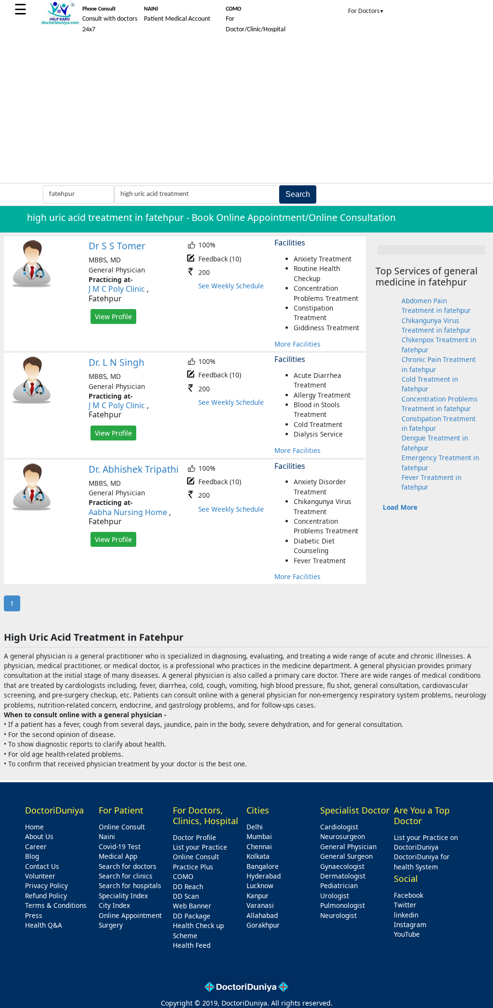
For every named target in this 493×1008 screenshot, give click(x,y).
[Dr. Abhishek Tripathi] (32, 509)
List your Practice (200, 847)
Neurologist (338, 915)
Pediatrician (339, 885)
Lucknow (259, 885)
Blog (32, 856)
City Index (114, 905)
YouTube (407, 934)
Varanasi (260, 905)
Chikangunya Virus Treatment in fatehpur (436, 325)
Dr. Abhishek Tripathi (134, 469)
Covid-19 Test (120, 846)
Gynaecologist (342, 866)
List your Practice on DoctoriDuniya (426, 842)
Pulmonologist (342, 905)
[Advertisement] (246, 110)
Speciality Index (123, 895)
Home (34, 826)
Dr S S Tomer (117, 245)
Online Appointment (130, 915)
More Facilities (297, 344)
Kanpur (257, 895)
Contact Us (42, 866)
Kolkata (258, 856)
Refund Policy (46, 895)
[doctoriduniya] (60, 23)
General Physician (348, 846)
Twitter (405, 904)
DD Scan (186, 896)
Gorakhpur (263, 925)
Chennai (259, 846)
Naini (107, 836)
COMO (183, 876)
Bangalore (262, 866)
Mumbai (259, 836)
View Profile (113, 316)
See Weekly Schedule (231, 285)
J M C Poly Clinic (117, 289)
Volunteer (40, 875)
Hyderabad (263, 875)
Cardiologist (339, 826)
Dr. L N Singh (116, 362)
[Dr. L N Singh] (32, 402)
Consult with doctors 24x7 (109, 19)
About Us (39, 836)
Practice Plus (193, 866)
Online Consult (122, 826)
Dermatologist (342, 875)
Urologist (334, 895)
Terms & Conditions (56, 905)
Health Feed (191, 945)
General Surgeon (346, 856)
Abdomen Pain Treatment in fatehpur (436, 305)
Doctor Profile (194, 837)
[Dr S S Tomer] (32, 285)
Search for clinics (126, 875)
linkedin (406, 914)
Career (36, 846)
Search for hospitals (130, 885)
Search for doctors (127, 866)
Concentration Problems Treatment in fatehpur (440, 403)
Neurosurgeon (342, 836)
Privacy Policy (46, 885)
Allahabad (262, 915)
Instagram (410, 924)
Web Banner (192, 905)
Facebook (408, 895)
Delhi (254, 826)
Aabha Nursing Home (128, 512)
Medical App (118, 856)
